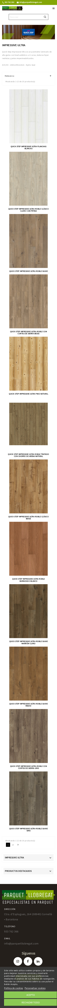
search (45, 17)
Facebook (28, 961)
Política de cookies (13, 988)
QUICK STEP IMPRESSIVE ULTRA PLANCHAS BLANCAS (28, 147)
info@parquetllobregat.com (29, 2)
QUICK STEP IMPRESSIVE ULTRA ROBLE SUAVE (28, 271)
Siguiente (18, 844)
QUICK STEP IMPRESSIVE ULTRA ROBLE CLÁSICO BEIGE (28, 517)
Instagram (18, 961)
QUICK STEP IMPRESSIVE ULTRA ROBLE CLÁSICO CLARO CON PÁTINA (28, 210)
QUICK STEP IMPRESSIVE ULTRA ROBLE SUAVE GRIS (28, 829)
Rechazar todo (31, 1002)
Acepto (30, 994)
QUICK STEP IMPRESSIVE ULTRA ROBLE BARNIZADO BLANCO (28, 580)
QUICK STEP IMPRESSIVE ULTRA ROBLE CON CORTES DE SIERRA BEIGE (28, 332)
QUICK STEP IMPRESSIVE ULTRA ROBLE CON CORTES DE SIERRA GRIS (28, 767)
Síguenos (28, 953)
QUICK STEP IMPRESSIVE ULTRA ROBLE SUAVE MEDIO (28, 704)
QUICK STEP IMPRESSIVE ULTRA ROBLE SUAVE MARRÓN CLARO (28, 642)
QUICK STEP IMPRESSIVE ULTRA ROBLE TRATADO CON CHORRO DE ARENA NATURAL (28, 455)
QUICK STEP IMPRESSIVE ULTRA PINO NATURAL (28, 394)
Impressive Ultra (14, 857)
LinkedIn (38, 961)
